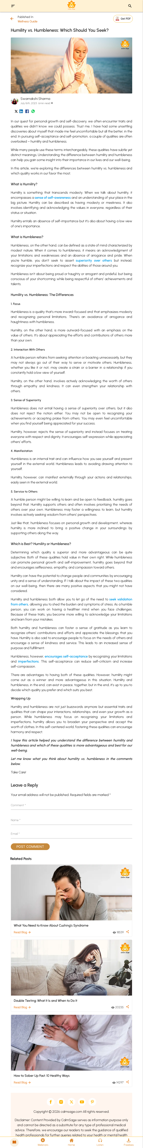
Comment (18, 805)
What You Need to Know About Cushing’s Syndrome (51, 925)
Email (15, 833)
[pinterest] (92, 1102)
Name (15, 820)
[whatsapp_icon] (33, 112)
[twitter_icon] (16, 112)
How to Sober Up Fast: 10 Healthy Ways (42, 1075)
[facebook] (51, 1102)
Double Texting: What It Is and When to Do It (45, 1000)
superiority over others (94, 260)
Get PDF (126, 18)
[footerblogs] (14, 1142)
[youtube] (82, 1102)
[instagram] (61, 1102)
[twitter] (71, 1102)
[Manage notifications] (134, 1140)
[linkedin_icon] (21, 112)
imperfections (28, 661)
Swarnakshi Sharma (35, 99)
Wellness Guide (27, 21)
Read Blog (22, 932)
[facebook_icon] (27, 112)
